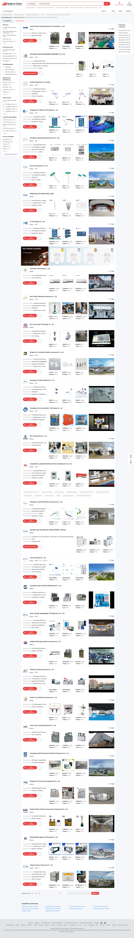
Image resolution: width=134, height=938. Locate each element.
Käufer (103, 11)
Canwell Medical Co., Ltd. (38, 558)
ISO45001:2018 (9, 89)
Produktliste (7, 21)
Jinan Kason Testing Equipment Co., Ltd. (43, 725)
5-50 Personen (9, 120)
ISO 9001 (7, 85)
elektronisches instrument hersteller (45, 7)
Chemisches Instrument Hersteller (30, 908)
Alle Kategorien (8, 11)
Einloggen (129, 5)
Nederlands (91, 925)
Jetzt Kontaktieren (30, 40)
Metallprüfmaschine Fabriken (53, 910)
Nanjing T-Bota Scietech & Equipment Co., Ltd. (49, 809)
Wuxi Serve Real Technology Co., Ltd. (42, 324)
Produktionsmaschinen (9, 28)
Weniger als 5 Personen (9, 125)
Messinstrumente (9, 41)
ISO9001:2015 (8, 82)
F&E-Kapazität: (27, 94)
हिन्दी (97, 925)
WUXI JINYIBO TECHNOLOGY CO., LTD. (47, 613)
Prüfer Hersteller (123, 33)
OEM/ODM (8, 67)
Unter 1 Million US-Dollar (9, 101)
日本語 (35, 925)
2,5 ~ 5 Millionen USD (10, 104)
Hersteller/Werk (9, 53)
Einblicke (96, 923)
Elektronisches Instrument (31, 492)
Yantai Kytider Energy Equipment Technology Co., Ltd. (47, 26)
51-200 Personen (9, 122)
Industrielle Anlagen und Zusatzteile (9, 32)
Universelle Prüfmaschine (84, 495)
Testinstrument (49, 495)
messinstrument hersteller (76, 7)
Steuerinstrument (47, 492)
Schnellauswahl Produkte (86, 923)
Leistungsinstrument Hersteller (53, 906)
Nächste (94, 893)
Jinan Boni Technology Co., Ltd (40, 269)
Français (41, 925)
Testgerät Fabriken (26, 910)
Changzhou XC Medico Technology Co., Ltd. (44, 110)
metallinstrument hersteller (90, 7)
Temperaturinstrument (86, 492)
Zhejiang (7, 146)
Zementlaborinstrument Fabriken (101, 908)
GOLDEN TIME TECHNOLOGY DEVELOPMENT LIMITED (48, 530)
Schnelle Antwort (9, 69)
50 (39, 893)
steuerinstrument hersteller (61, 7)
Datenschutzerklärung (57, 923)
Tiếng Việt (114, 925)
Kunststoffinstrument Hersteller (77, 906)
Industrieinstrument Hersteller (100, 906)
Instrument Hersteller (124, 49)
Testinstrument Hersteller (126, 30)
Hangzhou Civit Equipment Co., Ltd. (45, 781)
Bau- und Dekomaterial (9, 35)
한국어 (80, 925)
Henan (6, 149)
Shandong (7, 139)
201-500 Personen (9, 128)
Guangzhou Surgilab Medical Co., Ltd (42, 380)
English (17, 925)
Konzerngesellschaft (10, 56)
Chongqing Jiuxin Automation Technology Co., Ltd (46, 408)
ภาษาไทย (102, 925)
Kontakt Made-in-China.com (71, 923)
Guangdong (8, 141)
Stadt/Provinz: (27, 35)
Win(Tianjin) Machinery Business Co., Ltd (43, 296)
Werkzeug (7, 39)
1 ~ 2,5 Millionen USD (10, 111)
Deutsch (53, 925)
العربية (85, 925)
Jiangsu (7, 144)
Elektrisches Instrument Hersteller (30, 906)
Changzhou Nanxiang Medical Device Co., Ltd (44, 138)
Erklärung (37, 923)
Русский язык (73, 925)
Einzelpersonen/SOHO (10, 58)
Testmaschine (28, 495)
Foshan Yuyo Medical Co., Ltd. (43, 697)
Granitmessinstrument (102, 492)
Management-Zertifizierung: (31, 68)
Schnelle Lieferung (10, 72)
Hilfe (113, 11)
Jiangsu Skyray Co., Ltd (41, 865)
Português (59, 925)
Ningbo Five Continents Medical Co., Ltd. (47, 352)
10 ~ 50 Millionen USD (10, 106)
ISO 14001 (7, 87)
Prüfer (58, 495)
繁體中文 (29, 925)
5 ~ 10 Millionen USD (10, 109)
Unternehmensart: (28, 61)
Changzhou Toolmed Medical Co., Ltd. (46, 502)
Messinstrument (59, 492)
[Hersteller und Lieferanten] (12, 4)
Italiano (66, 925)
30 (35, 893)
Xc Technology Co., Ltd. (37, 222)
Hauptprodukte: (27, 33)
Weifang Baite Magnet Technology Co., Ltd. (44, 837)
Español (47, 925)
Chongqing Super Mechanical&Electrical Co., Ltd (45, 586)
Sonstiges (7, 61)
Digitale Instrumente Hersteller (53, 908)
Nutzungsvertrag (45, 923)
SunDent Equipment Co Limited (40, 82)
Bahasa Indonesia (123, 925)
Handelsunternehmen (9, 50)
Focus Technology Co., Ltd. (65, 928)
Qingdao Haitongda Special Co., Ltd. (45, 641)
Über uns (30, 923)
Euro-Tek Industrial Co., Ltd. (39, 166)
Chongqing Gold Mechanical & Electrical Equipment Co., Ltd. (49, 753)
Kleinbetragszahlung (11, 74)
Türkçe (108, 925)
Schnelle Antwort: (28, 66)
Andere (6, 92)
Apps (120, 11)
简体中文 (23, 925)
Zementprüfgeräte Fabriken (76, 908)
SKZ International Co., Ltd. (38, 436)
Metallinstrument (72, 492)
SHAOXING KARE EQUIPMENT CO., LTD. (47, 54)
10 (32, 893)
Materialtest (38, 495)
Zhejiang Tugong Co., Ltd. (42, 669)
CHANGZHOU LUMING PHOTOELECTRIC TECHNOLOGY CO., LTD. (51, 464)
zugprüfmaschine (68, 495)
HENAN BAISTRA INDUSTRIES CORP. (42, 194)
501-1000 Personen (9, 131)
